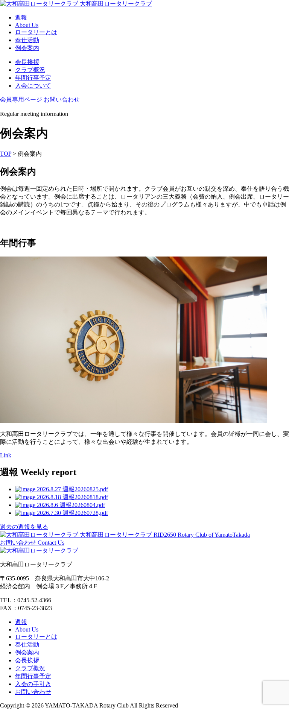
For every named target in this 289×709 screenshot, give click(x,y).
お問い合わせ (62, 99)
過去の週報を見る (24, 527)
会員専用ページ (21, 99)
